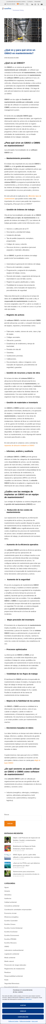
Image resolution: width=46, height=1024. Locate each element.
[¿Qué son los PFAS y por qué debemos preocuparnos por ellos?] (7, 865)
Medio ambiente (9, 957)
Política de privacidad (24, 1021)
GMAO (6, 946)
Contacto (30, 1)
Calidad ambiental (10, 902)
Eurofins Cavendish (11, 920)
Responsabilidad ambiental (13, 976)
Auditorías (7, 898)
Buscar (6, 814)
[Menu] (43, 9)
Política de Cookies (13, 1021)
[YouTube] (42, 4)
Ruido (6, 980)
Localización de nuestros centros (16, 1)
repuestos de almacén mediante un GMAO (19, 445)
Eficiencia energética (11, 917)
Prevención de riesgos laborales (15, 965)
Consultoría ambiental (11, 906)
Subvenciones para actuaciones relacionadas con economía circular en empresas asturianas (26, 873)
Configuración (23, 1017)
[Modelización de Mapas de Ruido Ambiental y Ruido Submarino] (7, 848)
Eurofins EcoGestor (11, 932)
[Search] (27, 4)
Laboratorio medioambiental (13, 950)
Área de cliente (10, 4)
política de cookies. (27, 999)
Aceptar (23, 1005)
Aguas (6, 887)
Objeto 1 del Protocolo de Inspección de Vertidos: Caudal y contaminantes (26, 839)
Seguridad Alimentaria (11, 983)
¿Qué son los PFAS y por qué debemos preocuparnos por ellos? (26, 864)
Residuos (7, 972)
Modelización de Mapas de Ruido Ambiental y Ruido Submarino (24, 847)
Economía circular (10, 913)
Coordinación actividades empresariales (17, 909)
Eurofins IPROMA (10, 939)
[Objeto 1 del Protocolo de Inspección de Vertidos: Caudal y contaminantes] (7, 839)
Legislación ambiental (11, 954)
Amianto (7, 891)
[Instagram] (35, 4)
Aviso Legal (35, 1021)
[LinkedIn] (32, 4)
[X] (38, 4)
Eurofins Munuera (10, 943)
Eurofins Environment (11, 935)
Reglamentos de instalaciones (14, 969)
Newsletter (37, 1)
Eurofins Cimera (9, 924)
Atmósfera (7, 895)
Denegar (23, 1011)
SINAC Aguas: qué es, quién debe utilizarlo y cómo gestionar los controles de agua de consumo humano (26, 856)
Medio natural (9, 961)
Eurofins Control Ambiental (13, 928)
